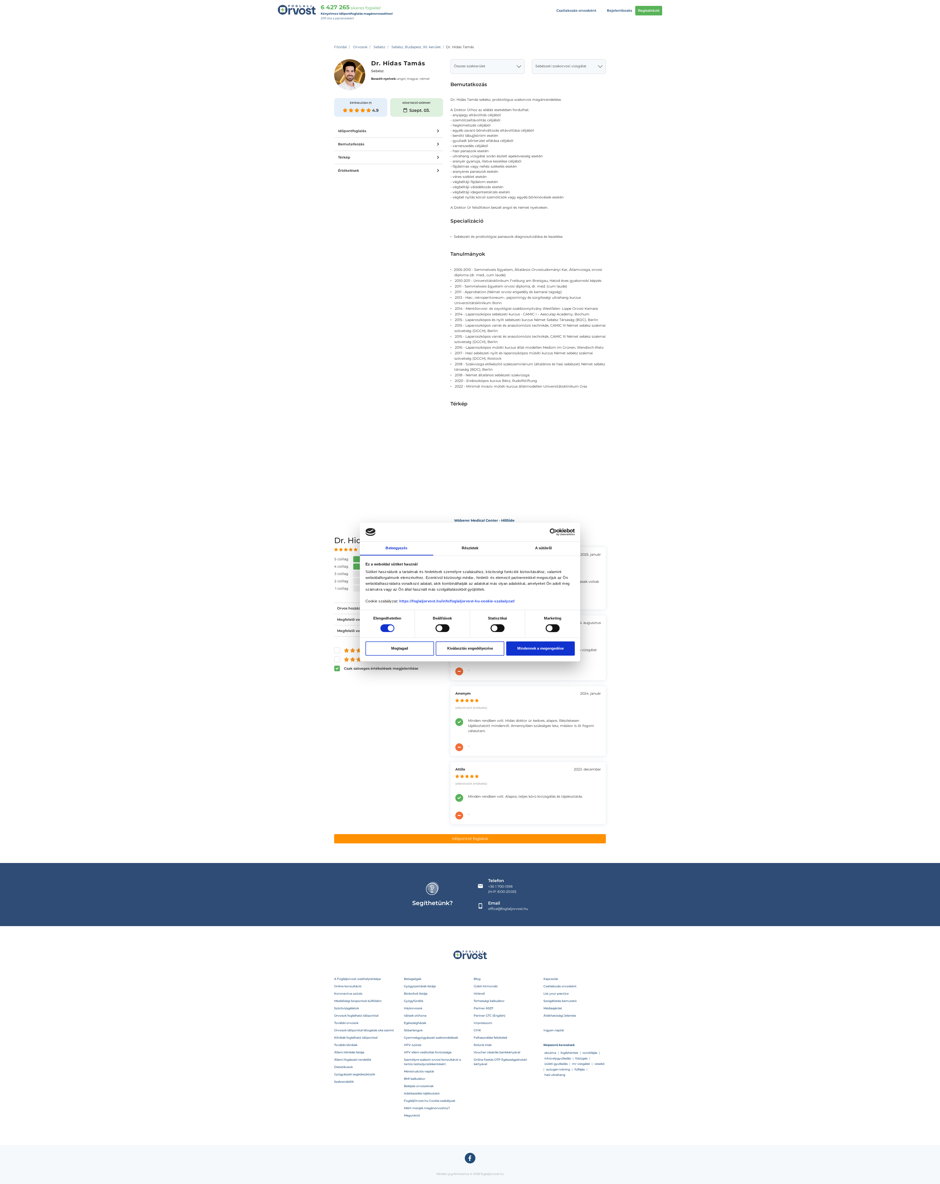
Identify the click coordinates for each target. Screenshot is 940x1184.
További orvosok (346, 1023)
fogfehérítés (569, 1053)
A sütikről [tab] (543, 548)
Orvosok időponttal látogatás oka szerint (364, 1030)
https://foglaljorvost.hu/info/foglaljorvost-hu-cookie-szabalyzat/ (457, 601)
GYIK (477, 1030)
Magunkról (412, 1115)
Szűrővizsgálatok (346, 1008)
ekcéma (550, 1053)
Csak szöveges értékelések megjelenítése (381, 668)
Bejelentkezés (619, 10)
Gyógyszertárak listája (420, 986)
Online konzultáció (348, 986)
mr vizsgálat (581, 1064)
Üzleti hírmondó (486, 986)
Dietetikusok (343, 1067)
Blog (477, 979)
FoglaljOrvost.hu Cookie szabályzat (429, 1101)
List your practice (556, 993)
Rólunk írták (483, 1045)
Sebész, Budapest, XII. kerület (416, 47)
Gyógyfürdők (413, 1001)
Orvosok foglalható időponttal (356, 1015)
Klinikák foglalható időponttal (355, 1037)
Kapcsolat (550, 979)
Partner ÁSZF (484, 1008)
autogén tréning (558, 1069)
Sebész (379, 47)
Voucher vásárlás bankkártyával (497, 1052)
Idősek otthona (415, 1015)
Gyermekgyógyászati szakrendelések (431, 1037)
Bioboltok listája (415, 993)
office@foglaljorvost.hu (508, 909)
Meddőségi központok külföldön (358, 1001)
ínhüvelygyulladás (557, 1058)
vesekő (599, 1064)
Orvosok (360, 47)
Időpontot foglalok (470, 838)
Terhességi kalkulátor (489, 1001)
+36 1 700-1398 (500, 886)
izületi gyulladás (556, 1064)
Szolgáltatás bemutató (560, 1001)
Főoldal (340, 47)
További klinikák (345, 1045)
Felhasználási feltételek (490, 1037)
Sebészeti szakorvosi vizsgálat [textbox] (561, 66)
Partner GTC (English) (489, 1015)
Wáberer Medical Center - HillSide (484, 520)
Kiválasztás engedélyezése (470, 648)
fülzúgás (581, 1058)
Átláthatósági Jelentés (559, 1015)
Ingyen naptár (553, 1030)
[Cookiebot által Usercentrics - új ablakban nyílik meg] (553, 532)
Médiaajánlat (552, 1008)
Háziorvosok (413, 1008)
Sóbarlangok (413, 1030)
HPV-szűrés (412, 1045)
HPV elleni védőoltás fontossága (427, 1052)
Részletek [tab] (470, 548)
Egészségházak (415, 1023)
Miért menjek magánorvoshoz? (427, 1108)
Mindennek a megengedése (540, 648)
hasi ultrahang (554, 1075)
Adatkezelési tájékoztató (422, 1093)
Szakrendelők (344, 1081)
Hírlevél (479, 993)
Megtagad (399, 648)
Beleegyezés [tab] (396, 548)
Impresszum (483, 1023)
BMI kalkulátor (414, 1079)
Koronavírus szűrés (348, 993)
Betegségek (412, 979)
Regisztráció (648, 10)
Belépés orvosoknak (419, 1086)
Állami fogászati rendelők (352, 1059)
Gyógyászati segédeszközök (354, 1074)
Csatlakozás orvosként (576, 10)
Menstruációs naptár (419, 1071)
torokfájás (590, 1053)
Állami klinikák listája (349, 1052)
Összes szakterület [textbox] (469, 66)
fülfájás (580, 1069)
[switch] (442, 628)
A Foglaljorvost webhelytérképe (357, 979)
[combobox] (487, 66)
